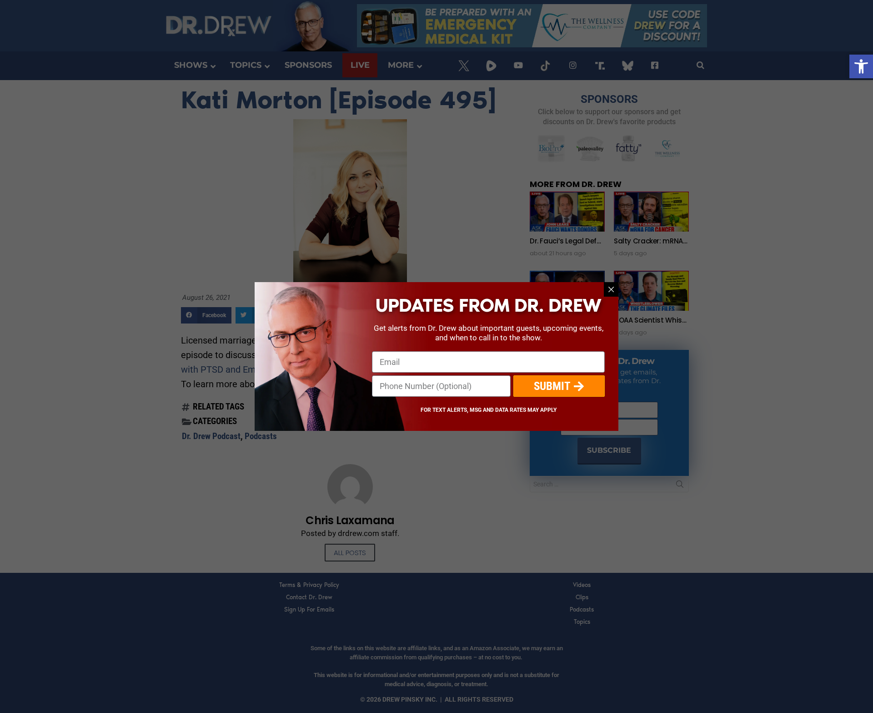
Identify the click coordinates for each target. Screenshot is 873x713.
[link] (861, 66)
